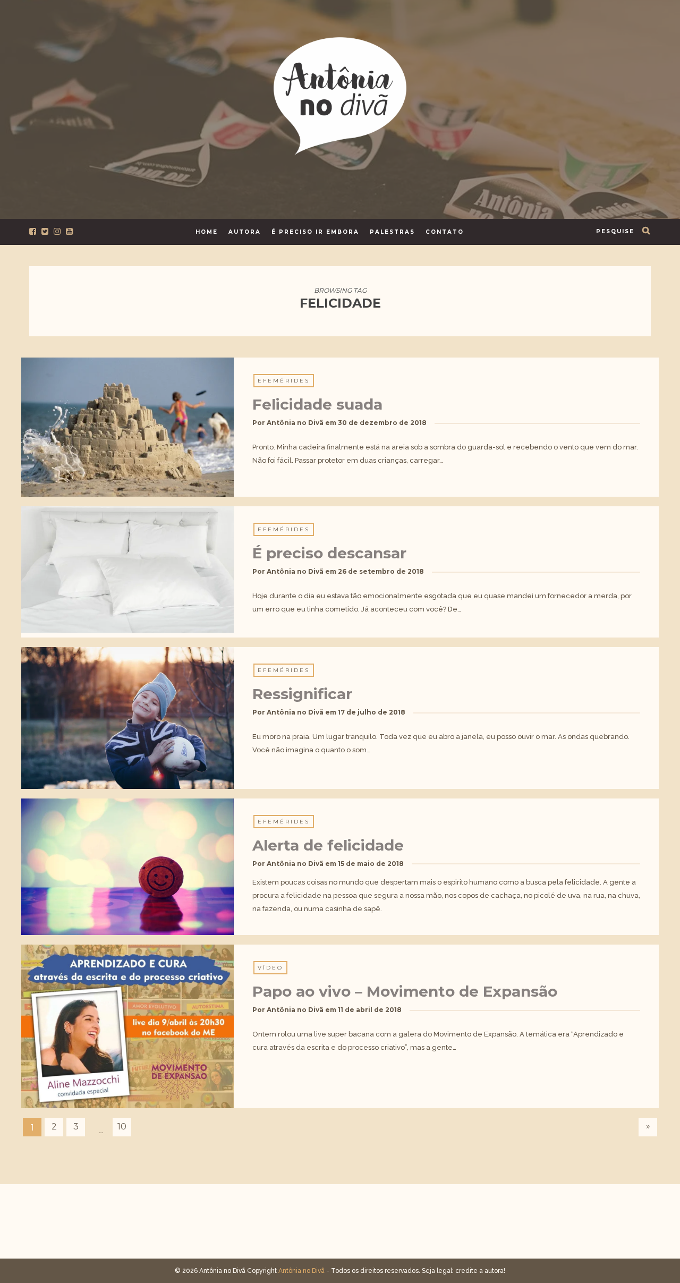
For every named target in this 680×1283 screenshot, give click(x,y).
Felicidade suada (317, 404)
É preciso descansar (329, 553)
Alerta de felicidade (328, 845)
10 (121, 1126)
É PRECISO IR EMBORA (315, 231)
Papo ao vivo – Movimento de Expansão (404, 991)
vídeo (270, 967)
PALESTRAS (392, 231)
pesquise (615, 231)
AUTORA (244, 231)
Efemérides (284, 380)
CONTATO (445, 231)
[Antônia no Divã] (340, 94)
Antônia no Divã (295, 423)
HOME (207, 231)
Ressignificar (302, 694)
